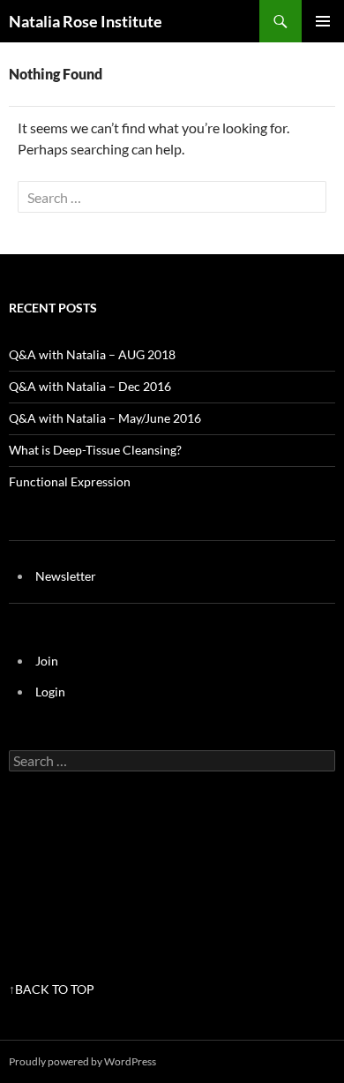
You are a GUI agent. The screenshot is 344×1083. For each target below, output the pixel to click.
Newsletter (65, 575)
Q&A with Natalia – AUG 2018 (92, 354)
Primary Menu (323, 21)
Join (46, 660)
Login (50, 691)
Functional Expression (70, 481)
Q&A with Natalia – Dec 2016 (90, 386)
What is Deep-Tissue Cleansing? (95, 449)
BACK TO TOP (54, 989)
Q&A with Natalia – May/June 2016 (105, 417)
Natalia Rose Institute (85, 21)
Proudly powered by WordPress (82, 1061)
